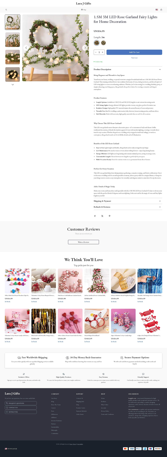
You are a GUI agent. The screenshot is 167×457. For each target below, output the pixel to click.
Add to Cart (134, 52)
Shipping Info (80, 401)
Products (103, 401)
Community (54, 433)
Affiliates (54, 417)
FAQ (77, 405)
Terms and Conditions (107, 414)
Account (103, 408)
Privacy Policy (105, 411)
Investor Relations (56, 421)
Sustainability (55, 427)
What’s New (104, 405)
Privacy (74, 444)
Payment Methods (81, 411)
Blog (52, 401)
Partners (53, 424)
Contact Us (79, 398)
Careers (53, 408)
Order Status (80, 414)
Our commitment (133, 409)
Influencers (54, 414)
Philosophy (54, 430)
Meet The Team (55, 405)
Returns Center (80, 408)
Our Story (54, 398)
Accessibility (80, 444)
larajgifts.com (132, 398)
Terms (70, 444)
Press (52, 411)
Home (103, 398)
